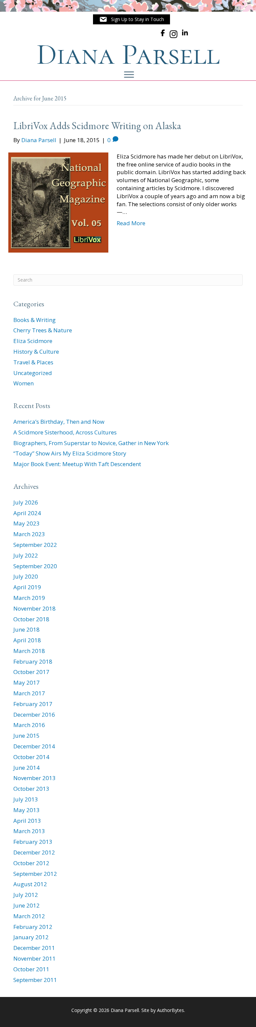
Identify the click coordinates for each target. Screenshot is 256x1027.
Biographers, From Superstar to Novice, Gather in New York (91, 443)
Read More (131, 223)
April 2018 (27, 640)
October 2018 (31, 619)
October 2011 (31, 969)
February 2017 (32, 704)
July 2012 (25, 895)
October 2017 (31, 672)
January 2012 (31, 937)
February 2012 (32, 927)
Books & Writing (34, 320)
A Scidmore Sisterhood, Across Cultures (65, 432)
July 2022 (25, 555)
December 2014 (34, 746)
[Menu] (129, 74)
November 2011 (34, 958)
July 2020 (25, 576)
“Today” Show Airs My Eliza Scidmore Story (69, 453)
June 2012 (26, 905)
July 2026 (25, 502)
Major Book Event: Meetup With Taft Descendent (77, 464)
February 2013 (32, 841)
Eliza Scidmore (32, 341)
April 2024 (27, 513)
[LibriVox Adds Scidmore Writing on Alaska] (58, 202)
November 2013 (34, 778)
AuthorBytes (170, 1010)
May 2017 (26, 682)
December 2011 (34, 948)
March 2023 (29, 534)
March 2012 (29, 916)
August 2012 (30, 884)
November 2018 (34, 608)
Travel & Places (33, 362)
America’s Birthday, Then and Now (58, 421)
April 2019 (27, 587)
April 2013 (27, 820)
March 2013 (29, 831)
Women (23, 383)
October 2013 (31, 788)
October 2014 (31, 757)
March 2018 (29, 651)
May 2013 (26, 810)
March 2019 (29, 598)
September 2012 (35, 874)
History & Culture (36, 351)
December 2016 (34, 714)
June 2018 (26, 629)
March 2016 (29, 725)
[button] (131, 19)
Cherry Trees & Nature (42, 330)
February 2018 (32, 661)
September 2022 (35, 545)
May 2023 (26, 523)
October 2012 (31, 863)
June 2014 (26, 767)
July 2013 (25, 799)
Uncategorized (32, 373)
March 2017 (29, 693)
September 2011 (35, 980)
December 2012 (34, 852)
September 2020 (35, 566)
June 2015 (26, 735)
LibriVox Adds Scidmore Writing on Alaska (97, 125)
